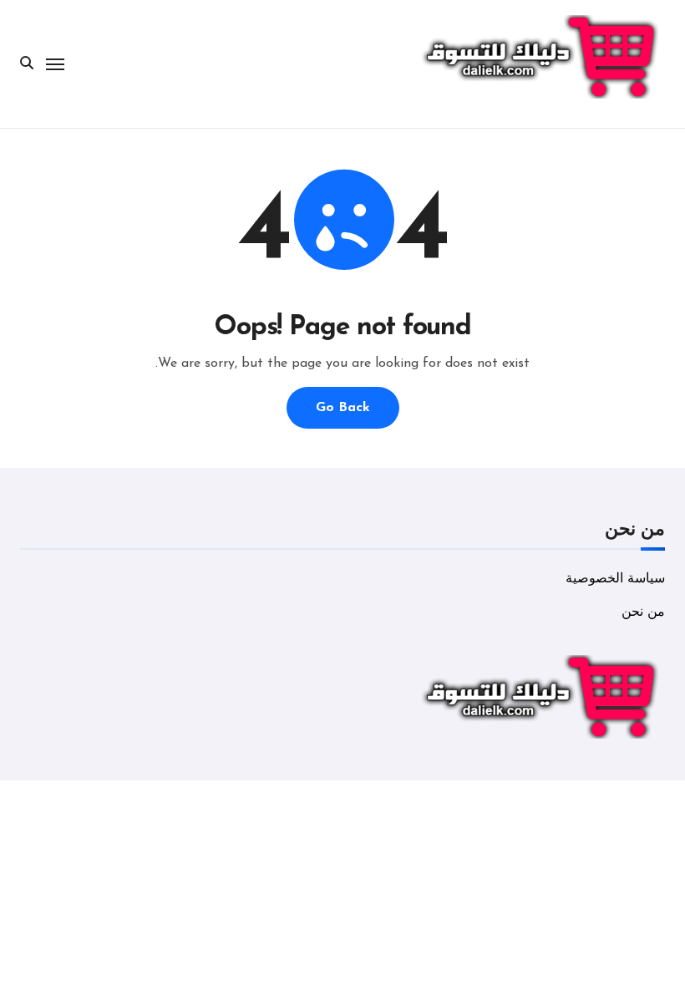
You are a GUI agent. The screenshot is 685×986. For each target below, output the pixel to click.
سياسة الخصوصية (615, 579)
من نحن (643, 612)
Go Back (343, 407)
